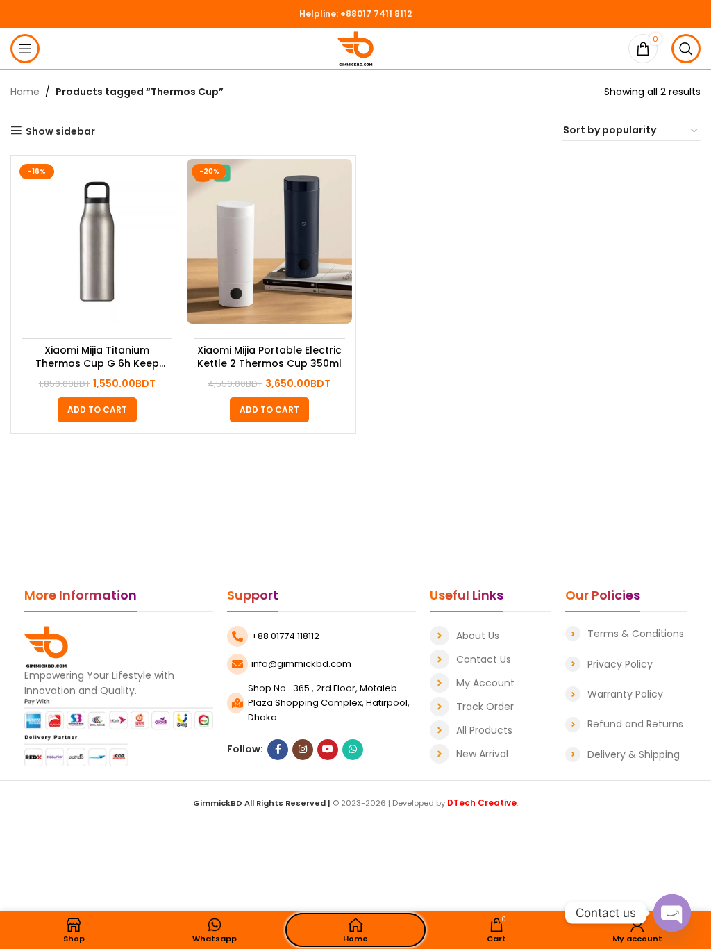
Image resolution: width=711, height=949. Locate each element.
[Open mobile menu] (25, 49)
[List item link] (490, 635)
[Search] (686, 49)
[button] (97, 409)
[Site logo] (355, 48)
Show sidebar (60, 131)
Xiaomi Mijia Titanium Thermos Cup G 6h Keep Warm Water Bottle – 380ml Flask (96, 357)
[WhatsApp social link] (352, 749)
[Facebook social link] (277, 749)
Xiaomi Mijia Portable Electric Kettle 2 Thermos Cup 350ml (269, 357)
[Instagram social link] (302, 749)
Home (25, 92)
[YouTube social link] (327, 749)
